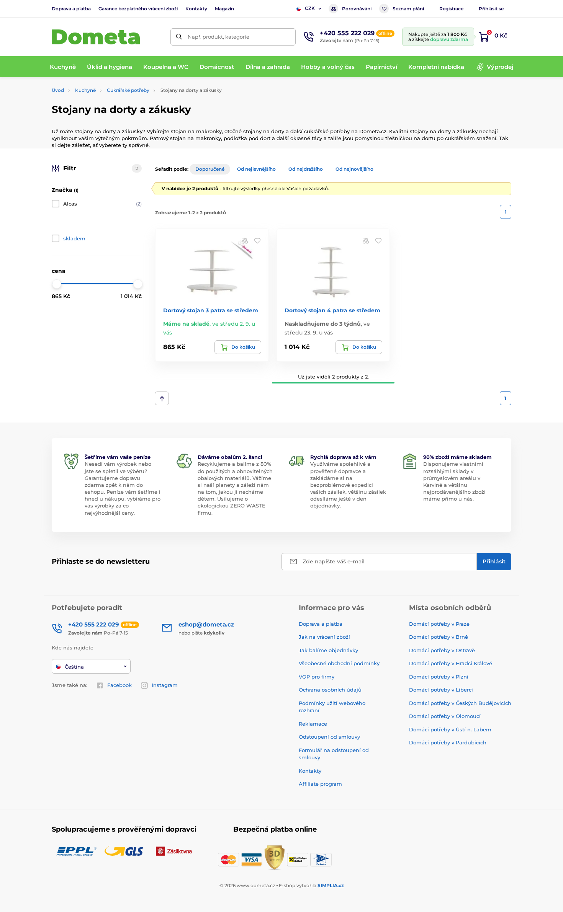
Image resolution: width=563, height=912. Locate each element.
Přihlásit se (491, 8)
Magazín (224, 8)
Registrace (451, 8)
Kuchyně (85, 90)
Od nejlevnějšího (256, 169)
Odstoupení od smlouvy (329, 737)
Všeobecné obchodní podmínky (339, 663)
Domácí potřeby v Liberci (441, 690)
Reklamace (313, 724)
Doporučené (209, 169)
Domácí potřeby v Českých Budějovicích (460, 703)
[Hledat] (179, 37)
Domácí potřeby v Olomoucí (445, 716)
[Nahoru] (162, 398)
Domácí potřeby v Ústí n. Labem (450, 729)
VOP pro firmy (316, 677)
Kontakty (196, 8)
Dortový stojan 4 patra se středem (332, 310)
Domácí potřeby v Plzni (438, 677)
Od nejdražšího (305, 169)
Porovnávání (357, 8)
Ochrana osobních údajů (330, 690)
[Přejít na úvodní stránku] (96, 36)
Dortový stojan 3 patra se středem (210, 310)
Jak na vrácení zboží (324, 637)
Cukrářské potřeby (128, 90)
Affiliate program (320, 784)
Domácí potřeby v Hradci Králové (450, 663)
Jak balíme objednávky (328, 650)
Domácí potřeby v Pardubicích (447, 742)
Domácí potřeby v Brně (438, 637)
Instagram (165, 685)
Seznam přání (408, 8)
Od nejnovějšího (354, 169)
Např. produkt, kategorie (218, 37)
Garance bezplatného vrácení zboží (138, 8)
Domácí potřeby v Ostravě (442, 650)
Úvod (58, 90)
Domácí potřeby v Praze (439, 624)
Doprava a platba (71, 8)
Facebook (119, 685)
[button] (257, 240)
